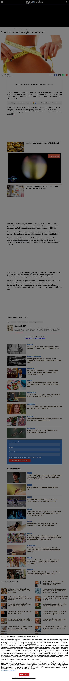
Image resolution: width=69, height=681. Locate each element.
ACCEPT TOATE (24, 674)
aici (49, 652)
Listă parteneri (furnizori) (8, 670)
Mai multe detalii (31, 644)
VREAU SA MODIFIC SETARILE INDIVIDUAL (24, 678)
